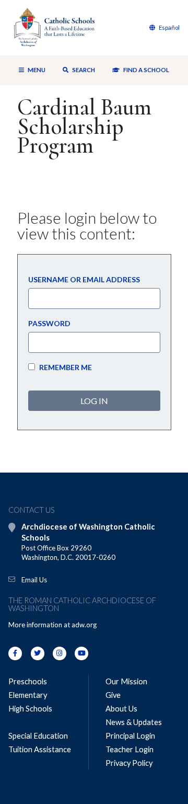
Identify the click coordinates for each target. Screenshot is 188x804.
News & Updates (133, 722)
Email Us (34, 580)
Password (49, 323)
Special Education (38, 735)
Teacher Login (129, 749)
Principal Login (130, 735)
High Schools (30, 708)
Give (113, 695)
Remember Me (65, 367)
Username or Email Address (84, 279)
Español (169, 27)
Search (83, 69)
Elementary (27, 695)
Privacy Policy (128, 763)
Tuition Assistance (39, 749)
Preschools (27, 681)
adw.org (84, 625)
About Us (121, 708)
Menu (36, 69)
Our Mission (126, 681)
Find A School (145, 69)
